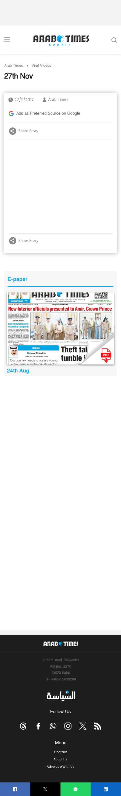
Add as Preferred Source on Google (48, 114)
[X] (45, 789)
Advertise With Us (61, 766)
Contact (60, 752)
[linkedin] (106, 789)
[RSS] (97, 726)
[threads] (23, 726)
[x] (82, 726)
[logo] (60, 40)
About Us (60, 759)
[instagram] (67, 726)
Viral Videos (41, 66)
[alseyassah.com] (60, 696)
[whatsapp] (75, 789)
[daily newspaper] (60, 328)
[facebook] (15, 789)
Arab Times (13, 66)
